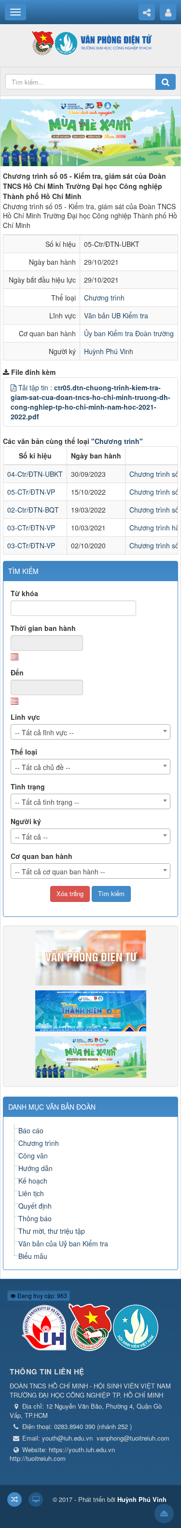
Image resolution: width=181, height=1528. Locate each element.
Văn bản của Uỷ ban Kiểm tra (63, 1243)
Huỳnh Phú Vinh (108, 351)
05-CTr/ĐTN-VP (31, 492)
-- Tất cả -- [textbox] (31, 837)
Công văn (33, 1155)
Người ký (26, 821)
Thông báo (35, 1218)
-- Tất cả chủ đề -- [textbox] (42, 767)
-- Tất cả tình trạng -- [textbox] (47, 802)
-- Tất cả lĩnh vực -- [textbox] (44, 732)
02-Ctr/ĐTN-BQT (33, 509)
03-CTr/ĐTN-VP (31, 527)
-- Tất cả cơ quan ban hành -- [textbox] (60, 871)
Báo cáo (30, 1130)
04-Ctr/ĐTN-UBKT (35, 474)
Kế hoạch (32, 1180)
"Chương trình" (117, 441)
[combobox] (90, 732)
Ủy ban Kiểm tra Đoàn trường (129, 333)
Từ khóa (24, 593)
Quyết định (35, 1206)
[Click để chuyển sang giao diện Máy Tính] (35, 1499)
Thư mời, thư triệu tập (51, 1231)
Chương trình (104, 297)
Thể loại (24, 752)
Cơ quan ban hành (41, 856)
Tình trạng (28, 786)
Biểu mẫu (32, 1256)
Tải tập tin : (90, 402)
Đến (17, 672)
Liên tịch (31, 1193)
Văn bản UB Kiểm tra (116, 315)
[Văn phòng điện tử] (90, 42)
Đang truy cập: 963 (41, 1295)
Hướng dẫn (35, 1168)
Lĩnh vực (25, 717)
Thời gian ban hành (43, 628)
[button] (13, 387)
